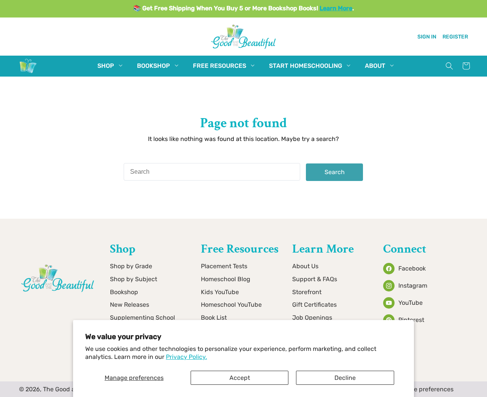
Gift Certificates (314, 305)
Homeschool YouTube (231, 305)
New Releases (129, 305)
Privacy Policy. (186, 356)
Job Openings (312, 318)
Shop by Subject (133, 279)
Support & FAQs (314, 279)
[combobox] (212, 172)
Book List (214, 318)
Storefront (306, 292)
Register (455, 36)
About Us (305, 266)
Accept (239, 377)
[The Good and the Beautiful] (28, 73)
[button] (106, 66)
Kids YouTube (220, 292)
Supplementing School (142, 318)
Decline (345, 377)
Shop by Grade (131, 266)
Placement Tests (224, 266)
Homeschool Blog (225, 279)
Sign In (426, 36)
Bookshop (124, 292)
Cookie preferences (426, 389)
